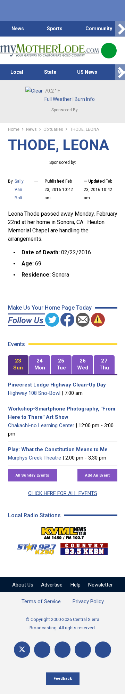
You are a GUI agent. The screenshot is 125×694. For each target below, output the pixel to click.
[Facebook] (42, 649)
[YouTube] (63, 649)
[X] (22, 649)
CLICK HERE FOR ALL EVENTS (62, 493)
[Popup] (109, 50)
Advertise (51, 585)
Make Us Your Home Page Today (50, 307)
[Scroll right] (120, 29)
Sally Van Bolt (19, 189)
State (50, 72)
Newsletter (100, 585)
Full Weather (58, 99)
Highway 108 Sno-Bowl (34, 393)
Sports (54, 28)
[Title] (103, 649)
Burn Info (85, 99)
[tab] (18, 364)
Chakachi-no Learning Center (41, 425)
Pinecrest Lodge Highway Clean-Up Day (57, 385)
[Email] (83, 649)
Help (75, 585)
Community (98, 28)
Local (16, 72)
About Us (22, 585)
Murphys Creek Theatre (34, 458)
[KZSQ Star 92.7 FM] (34, 547)
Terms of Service (41, 601)
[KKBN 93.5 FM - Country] (84, 547)
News (17, 28)
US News (87, 72)
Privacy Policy (88, 601)
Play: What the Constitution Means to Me (58, 449)
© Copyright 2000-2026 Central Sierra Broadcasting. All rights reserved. (62, 623)
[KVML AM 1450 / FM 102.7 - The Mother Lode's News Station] (63, 531)
